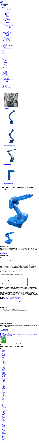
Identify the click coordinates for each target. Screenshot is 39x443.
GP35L (7, 14)
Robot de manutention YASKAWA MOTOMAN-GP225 (12, 297)
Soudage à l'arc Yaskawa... (9, 126)
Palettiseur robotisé (3, 334)
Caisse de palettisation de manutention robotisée (11, 43)
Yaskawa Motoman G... (8, 183)
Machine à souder (7, 39)
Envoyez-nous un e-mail (4, 253)
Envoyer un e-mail (3, 337)
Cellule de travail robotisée (8, 38)
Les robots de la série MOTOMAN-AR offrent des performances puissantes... (16, 127)
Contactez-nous (4, 50)
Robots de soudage (7, 24)
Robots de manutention (7, 9)
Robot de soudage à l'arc (9, 25)
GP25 (7, 13)
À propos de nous (5, 49)
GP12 (7, 11)
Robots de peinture (7, 19)
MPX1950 (7, 22)
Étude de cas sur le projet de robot (7, 41)
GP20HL (7, 12)
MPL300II (7, 34)
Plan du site (7, 333)
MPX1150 (7, 21)
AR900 (9, 26)
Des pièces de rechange (7, 40)
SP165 (9, 30)
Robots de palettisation (7, 32)
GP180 (5, 66)
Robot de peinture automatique (11, 334)
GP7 (6, 10)
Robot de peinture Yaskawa (20, 334)
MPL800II (5, 85)
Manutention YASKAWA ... (9, 145)
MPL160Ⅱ (7, 33)
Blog (5, 47)
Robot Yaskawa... (7, 108)
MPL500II (7, 35)
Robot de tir (6, 44)
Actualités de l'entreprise (8, 48)
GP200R (7, 17)
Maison (3, 7)
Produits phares (2, 333)
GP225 (7, 18)
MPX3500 (7, 23)
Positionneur (6, 37)
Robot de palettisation (8, 335)
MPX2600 (5, 72)
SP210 (9, 31)
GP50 (7, 15)
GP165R (7, 16)
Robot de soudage (27, 334)
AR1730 (9, 28)
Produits (3, 8)
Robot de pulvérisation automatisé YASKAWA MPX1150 (12, 298)
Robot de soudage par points (8, 79)
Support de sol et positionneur (8, 45)
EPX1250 (7, 20)
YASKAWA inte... (7, 164)
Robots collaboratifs (7, 36)
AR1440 (9, 27)
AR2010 (7, 78)
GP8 (5, 60)
